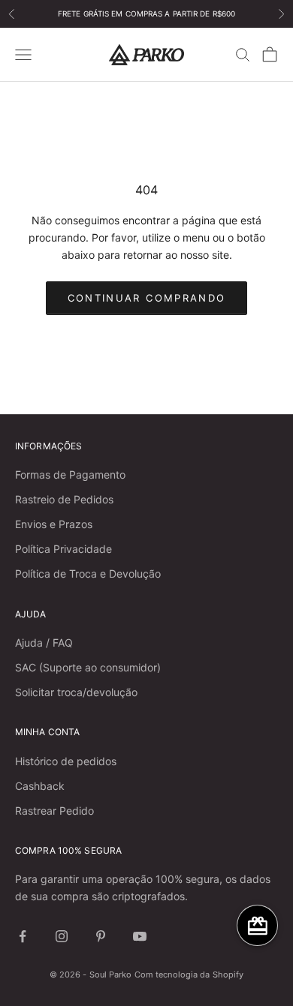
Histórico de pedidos (65, 761)
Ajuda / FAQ (44, 642)
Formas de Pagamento (70, 474)
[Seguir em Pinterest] (100, 936)
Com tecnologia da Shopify (189, 974)
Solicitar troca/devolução (76, 692)
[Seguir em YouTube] (139, 936)
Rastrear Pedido (54, 810)
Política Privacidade (63, 548)
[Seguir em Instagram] (61, 936)
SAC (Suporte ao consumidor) (88, 667)
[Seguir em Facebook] (22, 936)
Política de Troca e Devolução (88, 573)
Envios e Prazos (53, 524)
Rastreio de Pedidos (64, 499)
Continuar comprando (146, 298)
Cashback (40, 785)
